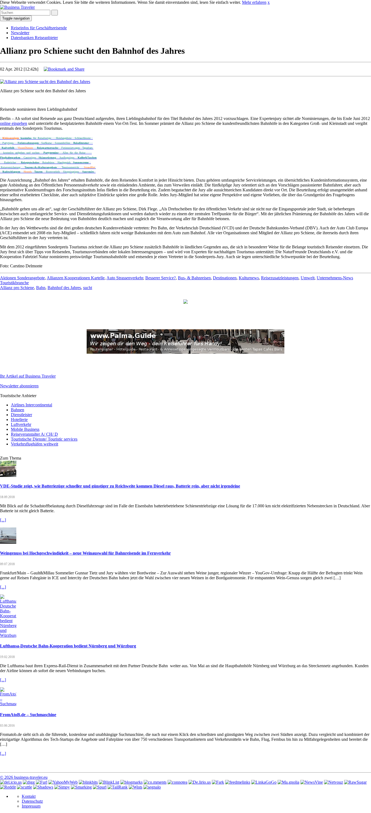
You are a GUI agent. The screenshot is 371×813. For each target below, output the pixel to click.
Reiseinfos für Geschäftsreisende (39, 28)
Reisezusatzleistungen (279, 278)
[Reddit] (8, 787)
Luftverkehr (21, 424)
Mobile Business (25, 429)
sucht (87, 287)
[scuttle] (24, 787)
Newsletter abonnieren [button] (19, 386)
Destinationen (225, 278)
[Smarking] (81, 787)
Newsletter (20, 32)
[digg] (29, 782)
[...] (3, 520)
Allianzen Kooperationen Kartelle (76, 278)
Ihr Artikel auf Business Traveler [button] (28, 376)
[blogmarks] (131, 782)
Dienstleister (21, 414)
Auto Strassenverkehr (124, 278)
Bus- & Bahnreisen (194, 278)
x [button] (269, 2)
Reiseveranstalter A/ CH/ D (34, 434)
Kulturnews (249, 278)
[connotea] (177, 782)
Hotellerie (19, 419)
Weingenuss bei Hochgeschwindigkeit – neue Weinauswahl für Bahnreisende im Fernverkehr (85, 553)
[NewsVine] (311, 782)
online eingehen (13, 123)
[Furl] (41, 782)
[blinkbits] (88, 782)
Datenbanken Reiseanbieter (34, 37)
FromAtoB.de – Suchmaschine (28, 714)
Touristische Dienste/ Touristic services (44, 439)
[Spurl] (99, 787)
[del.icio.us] (11, 782)
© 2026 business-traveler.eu (24, 777)
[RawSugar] (355, 782)
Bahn (40, 287)
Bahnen (17, 409)
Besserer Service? (160, 278)
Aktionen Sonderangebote (22, 278)
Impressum (31, 806)
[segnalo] (152, 787)
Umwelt (308, 278)
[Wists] (135, 787)
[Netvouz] (333, 782)
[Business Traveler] (17, 7)
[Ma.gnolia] (288, 782)
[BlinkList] (109, 782)
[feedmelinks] (237, 782)
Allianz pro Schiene (17, 287)
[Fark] (218, 782)
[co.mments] (155, 782)
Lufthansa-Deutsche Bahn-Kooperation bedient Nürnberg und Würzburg (68, 646)
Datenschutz (32, 801)
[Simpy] (62, 787)
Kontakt (29, 796)
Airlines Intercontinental (31, 405)
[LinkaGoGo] (263, 782)
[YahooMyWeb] (63, 782)
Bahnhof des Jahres (64, 287)
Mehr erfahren (254, 2)
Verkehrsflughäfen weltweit (34, 444)
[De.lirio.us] (199, 782)
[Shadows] (43, 787)
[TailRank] (118, 787)
